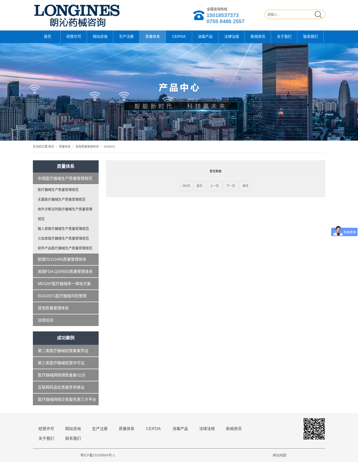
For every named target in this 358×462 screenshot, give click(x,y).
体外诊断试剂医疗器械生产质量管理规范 (65, 214)
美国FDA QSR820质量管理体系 (65, 272)
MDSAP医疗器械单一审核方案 (64, 284)
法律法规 (231, 36)
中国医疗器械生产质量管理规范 (65, 178)
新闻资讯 (258, 36)
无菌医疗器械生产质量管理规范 (61, 199)
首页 (47, 36)
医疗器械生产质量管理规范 (58, 190)
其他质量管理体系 (87, 146)
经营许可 (73, 36)
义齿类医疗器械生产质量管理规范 (63, 238)
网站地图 (279, 455)
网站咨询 (100, 36)
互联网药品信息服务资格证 (61, 387)
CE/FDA (179, 36)
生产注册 (126, 36)
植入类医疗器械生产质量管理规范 (63, 229)
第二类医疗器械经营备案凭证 (63, 351)
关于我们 (284, 36)
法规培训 (45, 320)
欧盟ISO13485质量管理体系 (62, 259)
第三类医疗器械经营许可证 (61, 363)
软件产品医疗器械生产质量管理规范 (65, 248)
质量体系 (152, 36)
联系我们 (310, 36)
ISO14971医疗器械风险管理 (62, 296)
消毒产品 (205, 36)
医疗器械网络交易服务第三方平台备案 (67, 401)
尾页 (245, 186)
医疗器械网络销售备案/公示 (61, 375)
